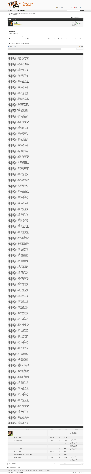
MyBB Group (20, 472)
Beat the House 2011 (18, 445)
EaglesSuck (20, 64)
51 (59, 457)
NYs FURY (19, 59)
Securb (19, 63)
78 (59, 448)
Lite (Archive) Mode (31, 470)
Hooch (19, 58)
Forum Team (10, 470)
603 (59, 460)
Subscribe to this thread (13, 464)
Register (22, 10)
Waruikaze (19, 57)
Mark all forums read (39, 470)
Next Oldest (11, 48)
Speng (19, 68)
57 (59, 440)
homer (19, 77)
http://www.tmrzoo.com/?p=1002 (23, 43)
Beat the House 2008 (12, 56)
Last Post (71, 433)
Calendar (77, 7)
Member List (70, 7)
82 (59, 454)
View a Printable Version (13, 463)
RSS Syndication (47, 470)
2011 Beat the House (18, 443)
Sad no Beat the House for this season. (21, 433)
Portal (58, 7)
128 (59, 451)
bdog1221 (19, 364)
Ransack (74, 452)
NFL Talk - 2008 (17, 460)
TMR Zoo (19, 470)
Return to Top (24, 470)
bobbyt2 (19, 108)
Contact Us (15, 470)
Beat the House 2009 (18, 451)
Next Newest (16, 48)
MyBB (12, 472)
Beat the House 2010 (18, 448)
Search (63, 7)
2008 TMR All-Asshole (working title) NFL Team (23, 454)
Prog (18, 133)
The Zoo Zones (20, 13)
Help (82, 7)
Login (18, 10)
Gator (19, 123)
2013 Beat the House (18, 440)
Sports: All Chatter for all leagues (29, 13)
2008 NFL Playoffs (17, 457)
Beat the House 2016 (18, 437)
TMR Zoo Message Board (12, 13)
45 (59, 443)
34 (59, 437)
